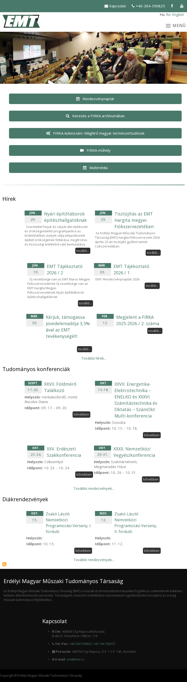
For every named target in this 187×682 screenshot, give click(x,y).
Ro (168, 14)
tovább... (82, 250)
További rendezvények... (93, 488)
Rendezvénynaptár (98, 98)
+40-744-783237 (104, 644)
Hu (162, 14)
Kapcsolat (117, 5)
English (178, 14)
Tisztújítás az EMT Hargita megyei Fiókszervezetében (134, 220)
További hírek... (93, 358)
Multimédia (98, 167)
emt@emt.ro (75, 659)
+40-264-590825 (150, 5)
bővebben (81, 414)
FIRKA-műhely (99, 150)
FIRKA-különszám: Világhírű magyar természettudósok (98, 133)
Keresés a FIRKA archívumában (98, 115)
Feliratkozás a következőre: (4, 564)
